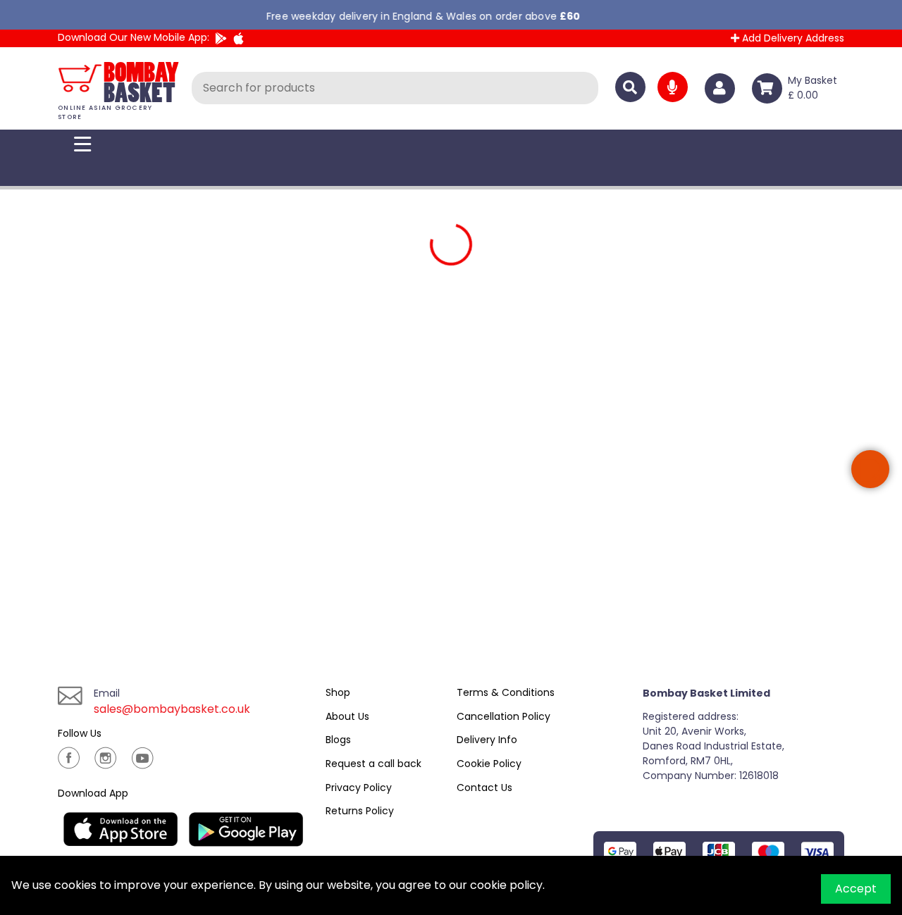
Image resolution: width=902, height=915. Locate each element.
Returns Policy (360, 811)
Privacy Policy (359, 787)
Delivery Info (487, 740)
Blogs (338, 740)
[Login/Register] (723, 88)
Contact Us (484, 787)
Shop (338, 692)
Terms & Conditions (506, 692)
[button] (870, 469)
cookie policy (506, 885)
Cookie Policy (489, 764)
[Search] (630, 87)
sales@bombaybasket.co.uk (172, 709)
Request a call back (373, 764)
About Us (347, 716)
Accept (856, 888)
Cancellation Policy (503, 716)
